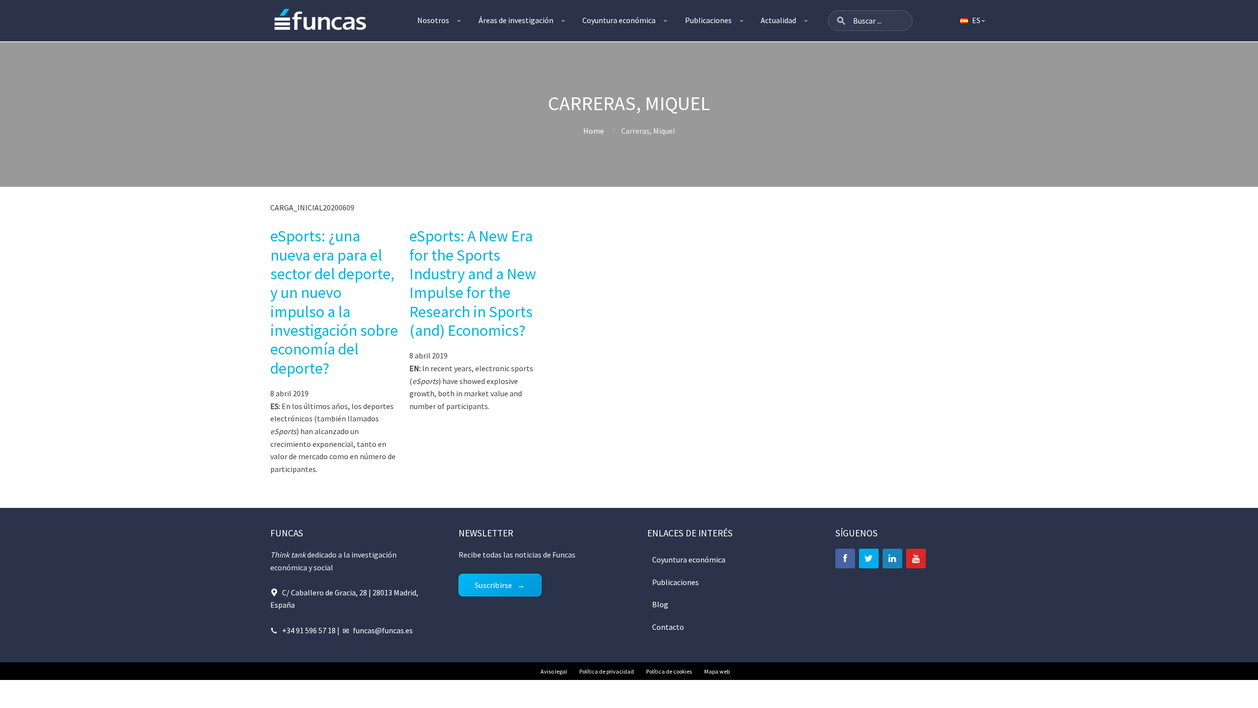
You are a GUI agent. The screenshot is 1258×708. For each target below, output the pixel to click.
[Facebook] (845, 558)
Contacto (668, 627)
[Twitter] (869, 558)
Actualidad (778, 20)
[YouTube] (916, 558)
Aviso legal (554, 671)
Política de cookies (669, 671)
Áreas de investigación (516, 20)
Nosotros (433, 20)
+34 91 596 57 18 (309, 630)
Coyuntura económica (619, 20)
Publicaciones (708, 20)
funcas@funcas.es (383, 630)
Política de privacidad (606, 671)
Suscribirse (493, 585)
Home (593, 131)
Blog (660, 604)
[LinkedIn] (892, 558)
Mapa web (717, 671)
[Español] (972, 20)
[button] (841, 20)
